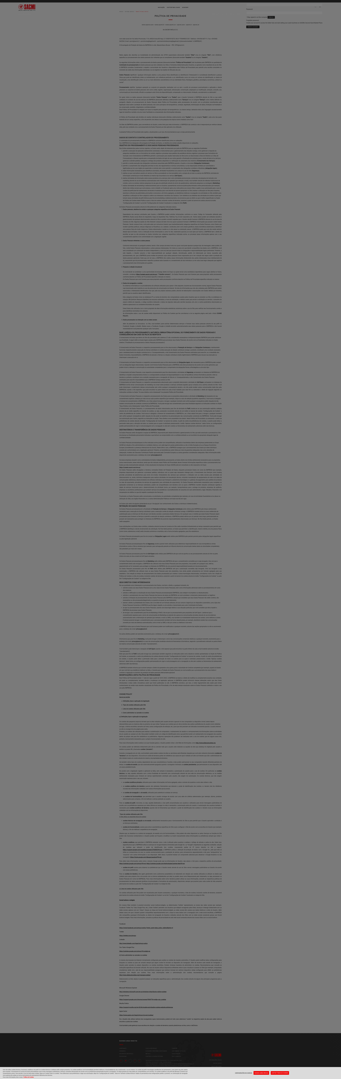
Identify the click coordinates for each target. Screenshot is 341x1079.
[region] (170, 1073)
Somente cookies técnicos (261, 1072)
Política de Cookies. (28, 1077)
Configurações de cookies (243, 1072)
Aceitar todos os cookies (280, 1072)
